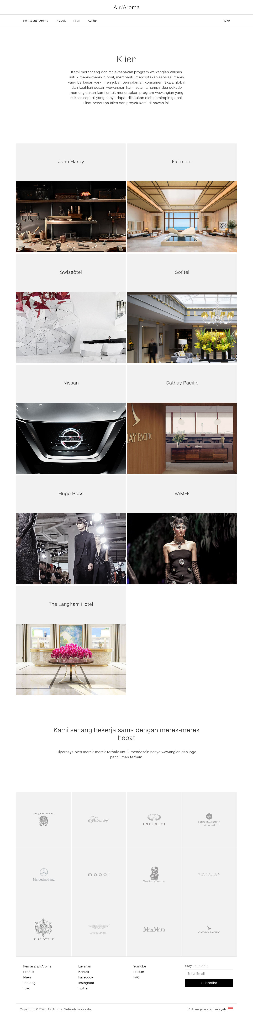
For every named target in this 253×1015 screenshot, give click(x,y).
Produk (61, 20)
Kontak (92, 20)
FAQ (136, 977)
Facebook (85, 977)
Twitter (83, 988)
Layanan (84, 966)
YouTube (139, 966)
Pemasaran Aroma (35, 20)
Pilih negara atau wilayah (207, 1009)
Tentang (29, 983)
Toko (227, 20)
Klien (76, 20)
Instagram (86, 983)
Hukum (138, 972)
